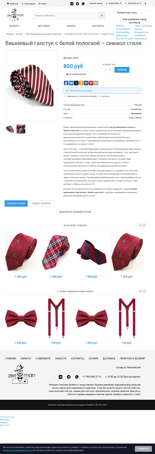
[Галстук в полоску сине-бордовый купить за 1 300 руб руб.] (91, 252)
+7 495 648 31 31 (92, 376)
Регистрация (29, 4)
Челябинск (140, 35)
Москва (120, 25)
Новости (60, 358)
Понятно (143, 449)
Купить (122, 69)
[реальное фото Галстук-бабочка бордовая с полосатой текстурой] (21, 318)
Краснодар (122, 35)
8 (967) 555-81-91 (134, 3)
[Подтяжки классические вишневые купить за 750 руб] (56, 318)
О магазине (43, 358)
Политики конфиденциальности (18, 450)
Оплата (93, 358)
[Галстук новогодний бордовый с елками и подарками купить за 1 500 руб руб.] (21, 252)
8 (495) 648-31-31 (115, 3)
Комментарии (16, 203)
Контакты (77, 358)
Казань (138, 29)
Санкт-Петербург (143, 25)
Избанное (14, 4)
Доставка (109, 358)
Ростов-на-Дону (124, 38)
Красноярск (141, 38)
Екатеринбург (123, 32)
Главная (9, 34)
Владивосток (141, 32)
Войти (43, 4)
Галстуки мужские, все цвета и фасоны (44, 34)
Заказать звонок (95, 3)
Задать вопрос (41, 203)
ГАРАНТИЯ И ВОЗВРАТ (132, 358)
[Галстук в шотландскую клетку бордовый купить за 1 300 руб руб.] (56, 252)
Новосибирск (123, 29)
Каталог (19, 34)
